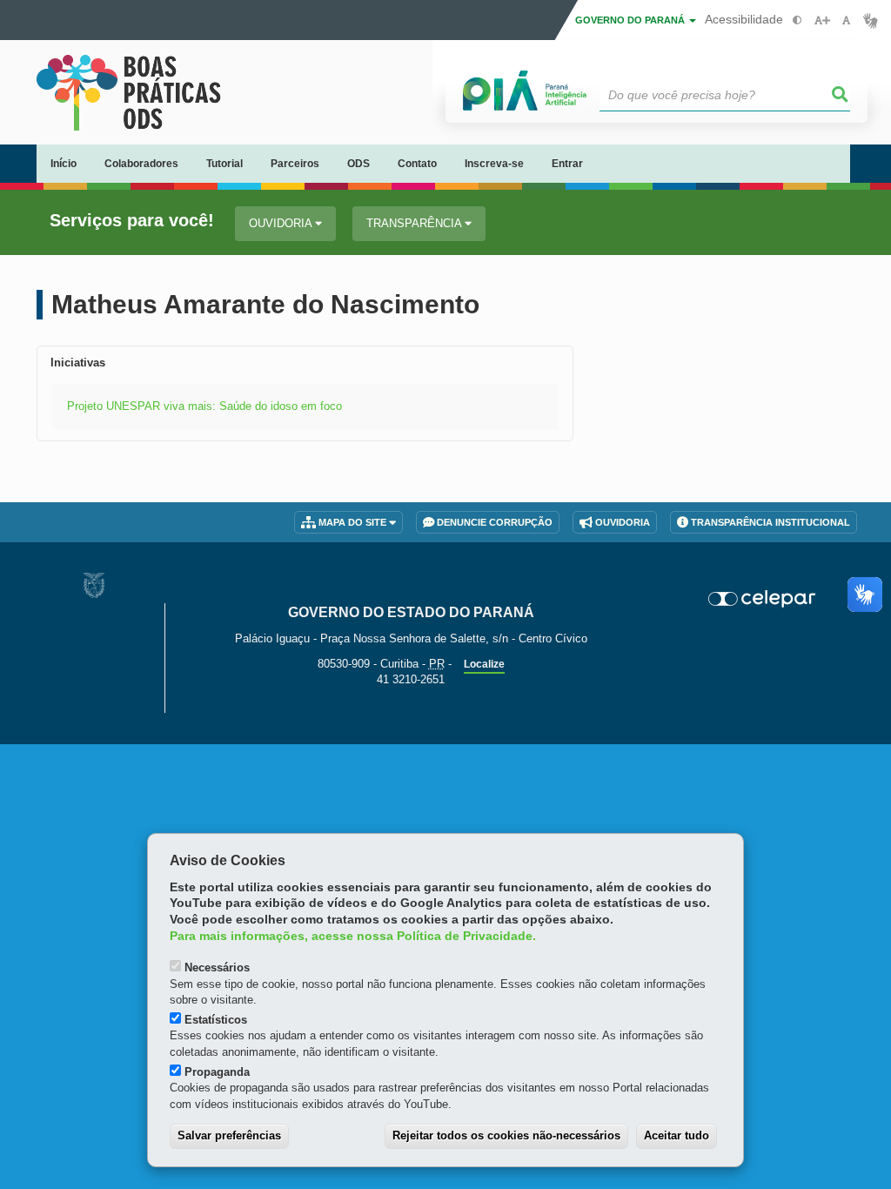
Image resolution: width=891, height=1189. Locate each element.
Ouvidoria (282, 223)
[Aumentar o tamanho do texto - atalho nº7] (822, 20)
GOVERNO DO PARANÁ (631, 20)
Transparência (415, 223)
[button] (840, 95)
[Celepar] (761, 599)
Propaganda (217, 1071)
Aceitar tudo (676, 1135)
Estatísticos (215, 1019)
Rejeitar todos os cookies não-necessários (506, 1135)
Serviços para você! (132, 221)
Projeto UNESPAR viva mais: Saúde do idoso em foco (204, 406)
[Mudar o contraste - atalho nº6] (797, 20)
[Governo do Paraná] (93, 585)
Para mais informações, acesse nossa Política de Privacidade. (353, 936)
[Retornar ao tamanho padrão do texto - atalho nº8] (846, 20)
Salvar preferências (229, 1135)
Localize (484, 664)
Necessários (217, 967)
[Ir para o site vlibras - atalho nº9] (871, 20)
